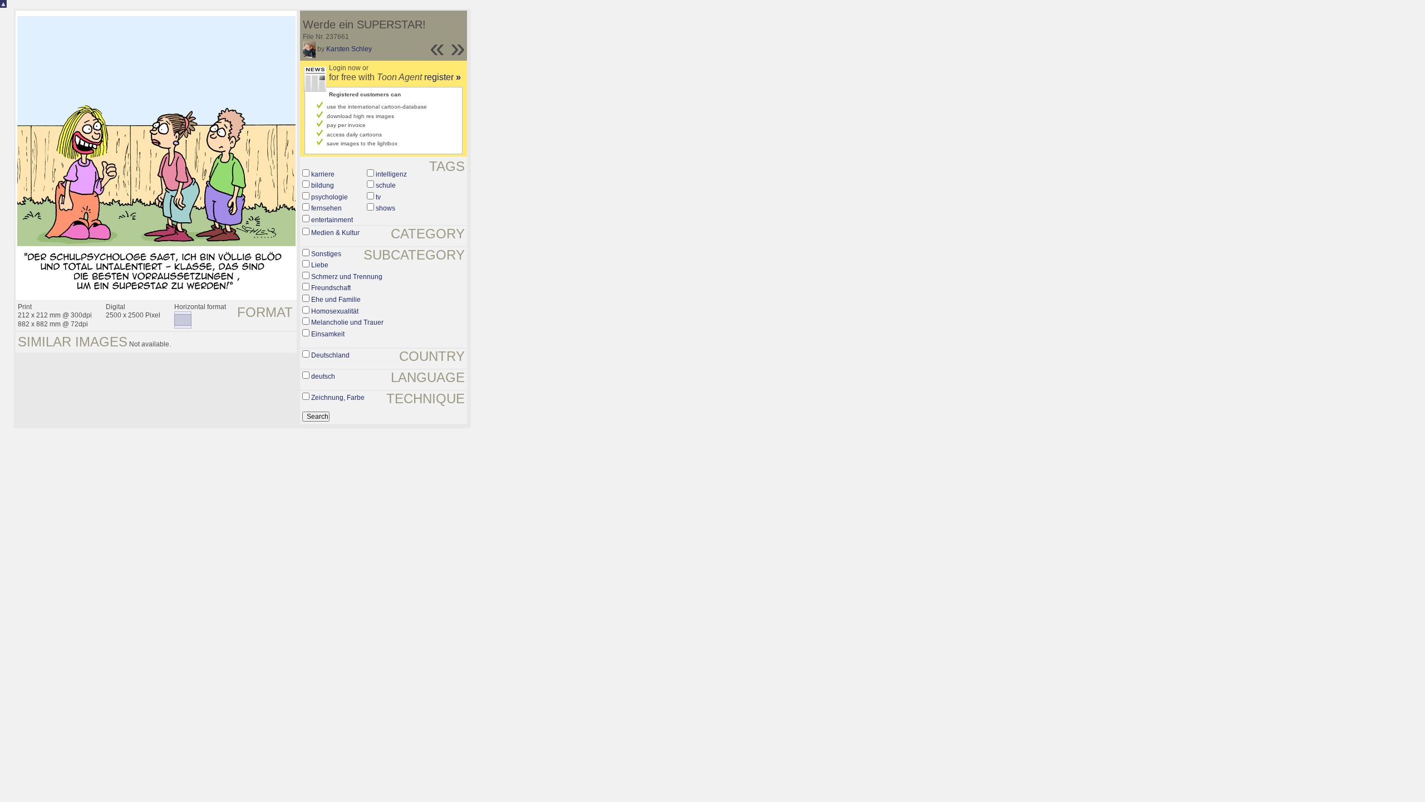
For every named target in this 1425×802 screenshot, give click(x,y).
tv (378, 197)
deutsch (323, 376)
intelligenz (391, 174)
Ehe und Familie (336, 300)
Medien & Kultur (335, 233)
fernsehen (326, 208)
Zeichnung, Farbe (338, 398)
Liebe (319, 265)
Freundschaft (331, 288)
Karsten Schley (349, 49)
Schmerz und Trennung (346, 277)
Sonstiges (326, 254)
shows (385, 208)
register (442, 77)
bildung (322, 185)
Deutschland (330, 355)
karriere (323, 174)
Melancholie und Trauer (347, 322)
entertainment (332, 220)
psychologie (329, 197)
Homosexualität (334, 311)
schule (386, 185)
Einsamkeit (328, 334)
